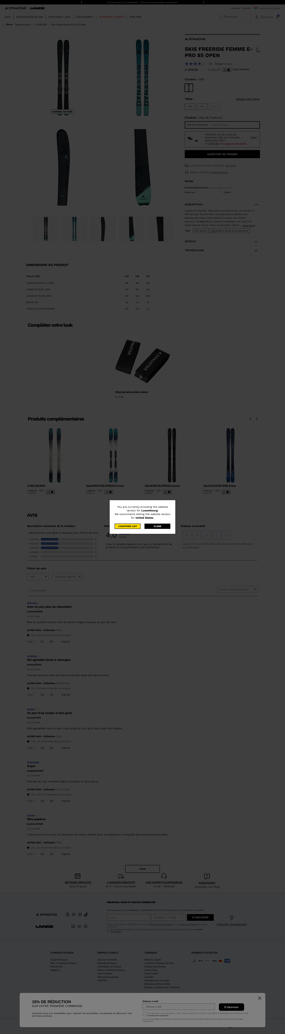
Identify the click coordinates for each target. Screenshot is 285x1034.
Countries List (127, 526)
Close (157, 526)
